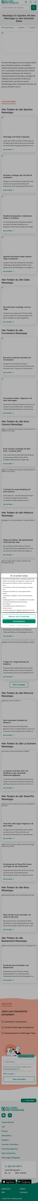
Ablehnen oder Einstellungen (19, 616)
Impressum (12, 625)
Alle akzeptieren (19, 621)
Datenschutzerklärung (23, 625)
